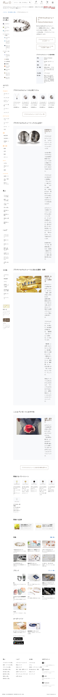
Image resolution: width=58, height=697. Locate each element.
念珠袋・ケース (6, 142)
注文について (6, 244)
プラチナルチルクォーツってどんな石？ (45, 40)
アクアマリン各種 (6, 35)
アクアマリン (8, 38)
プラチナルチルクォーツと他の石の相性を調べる (34, 467)
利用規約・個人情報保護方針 (7, 694)
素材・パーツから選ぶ (6, 200)
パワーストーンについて (6, 236)
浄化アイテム (6, 166)
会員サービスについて (6, 254)
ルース (5, 126)
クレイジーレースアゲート (8, 74)
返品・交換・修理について (6, 249)
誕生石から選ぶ (6, 215)
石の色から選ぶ (6, 211)
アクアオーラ (6, 31)
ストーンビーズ (6, 119)
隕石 (5, 154)
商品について (6, 240)
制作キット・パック (6, 183)
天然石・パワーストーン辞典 (6, 285)
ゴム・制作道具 (6, 179)
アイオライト (6, 24)
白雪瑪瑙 (8, 61)
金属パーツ (6, 176)
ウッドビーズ (6, 123)
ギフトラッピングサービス (6, 258)
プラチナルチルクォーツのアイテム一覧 (34, 114)
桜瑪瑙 (7, 59)
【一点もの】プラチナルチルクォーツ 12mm (34, 104)
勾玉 (5, 129)
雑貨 (5, 170)
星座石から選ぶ (6, 223)
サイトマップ (6, 298)
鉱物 (5, 148)
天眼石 (7, 63)
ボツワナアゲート (8, 78)
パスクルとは (6, 275)
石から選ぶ (6, 207)
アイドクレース (6, 28)
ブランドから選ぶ (6, 204)
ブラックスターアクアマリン (8, 47)
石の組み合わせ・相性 (6, 290)
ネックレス (6, 97)
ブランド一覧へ (51, 570)
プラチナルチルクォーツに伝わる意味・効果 (45, 47)
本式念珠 (6, 138)
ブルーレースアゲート (8, 56)
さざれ (5, 163)
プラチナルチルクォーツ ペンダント (16, 104)
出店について (6, 294)
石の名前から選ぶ (7, 669)
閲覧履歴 (6, 278)
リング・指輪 (6, 105)
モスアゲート (8, 70)
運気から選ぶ (6, 219)
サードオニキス (8, 67)
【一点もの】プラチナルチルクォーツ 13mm (25, 104)
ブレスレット (6, 94)
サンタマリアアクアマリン (8, 42)
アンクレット (6, 109)
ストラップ (6, 112)
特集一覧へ (52, 537)
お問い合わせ (6, 263)
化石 (5, 151)
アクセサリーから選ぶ (6, 196)
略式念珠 (6, 135)
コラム (5, 281)
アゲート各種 (6, 52)
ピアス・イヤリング (6, 101)
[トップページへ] (7, 3)
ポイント (6, 157)
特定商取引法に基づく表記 (19, 694)
